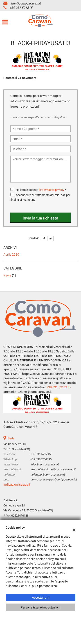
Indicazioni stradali (16, 484)
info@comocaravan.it (25, 3)
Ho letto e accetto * (41, 189)
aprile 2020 (11, 254)
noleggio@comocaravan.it (47, 474)
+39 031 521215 (20, 7)
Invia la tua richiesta (40, 218)
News (7, 275)
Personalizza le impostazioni (40, 607)
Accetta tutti (40, 597)
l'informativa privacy (51, 189)
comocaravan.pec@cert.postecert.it (53, 479)
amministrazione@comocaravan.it (52, 469)
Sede (11, 438)
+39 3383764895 (41, 459)
